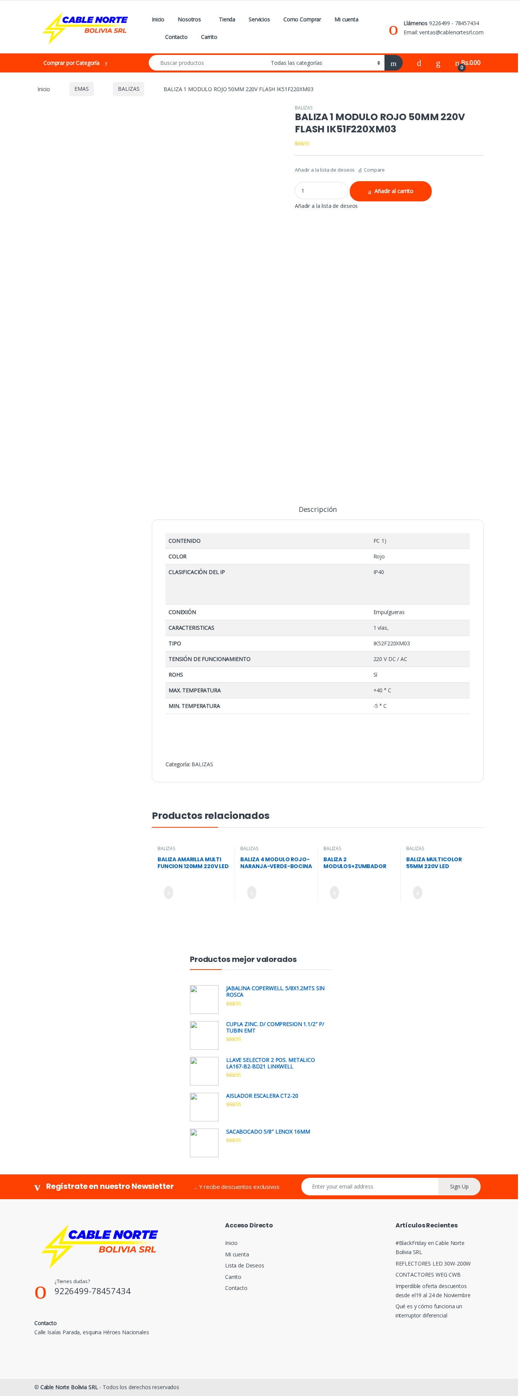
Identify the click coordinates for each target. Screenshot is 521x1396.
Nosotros (189, 19)
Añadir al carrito (394, 191)
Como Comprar (302, 19)
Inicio (158, 19)
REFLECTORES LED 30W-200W (433, 1263)
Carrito (209, 36)
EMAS (81, 88)
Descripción (318, 510)
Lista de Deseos (244, 1265)
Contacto (176, 36)
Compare (374, 169)
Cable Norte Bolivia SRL (69, 1387)
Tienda (227, 19)
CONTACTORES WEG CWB (428, 1274)
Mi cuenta (346, 19)
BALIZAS (128, 88)
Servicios (259, 19)
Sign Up (459, 1186)
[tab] (318, 512)
